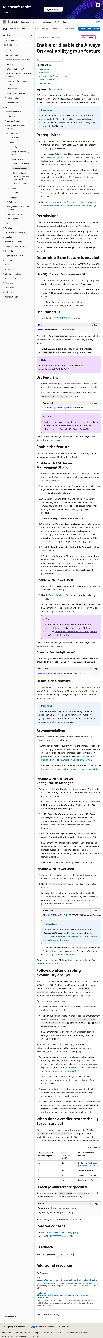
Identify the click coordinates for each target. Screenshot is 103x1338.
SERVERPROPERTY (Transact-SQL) (57, 1236)
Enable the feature (46, 79)
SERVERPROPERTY (62, 318)
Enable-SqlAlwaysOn (58, 595)
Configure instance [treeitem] (21, 164)
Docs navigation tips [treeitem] (13, 55)
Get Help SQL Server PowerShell (75, 429)
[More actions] (99, 37)
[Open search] (90, 22)
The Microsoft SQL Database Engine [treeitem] (19, 75)
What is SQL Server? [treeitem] (15, 69)
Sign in (97, 22)
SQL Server (55, 37)
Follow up (69, 862)
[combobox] (17, 40)
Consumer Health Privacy (76, 1332)
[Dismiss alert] (98, 5)
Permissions (44, 73)
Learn (39, 37)
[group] (71, 915)
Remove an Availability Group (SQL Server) (65, 1071)
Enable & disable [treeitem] (20, 168)
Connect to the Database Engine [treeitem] (17, 82)
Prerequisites (44, 69)
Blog (36, 1332)
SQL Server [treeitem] (9, 50)
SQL (46, 37)
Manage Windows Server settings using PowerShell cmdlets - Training (67, 1280)
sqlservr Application (81, 995)
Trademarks (21, 1336)
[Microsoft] (4, 22)
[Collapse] (31, 35)
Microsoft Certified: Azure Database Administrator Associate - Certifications (63, 1296)
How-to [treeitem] (14, 147)
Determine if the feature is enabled (53, 76)
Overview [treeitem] (11, 116)
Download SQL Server (89, 29)
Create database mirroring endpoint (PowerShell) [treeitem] (21, 176)
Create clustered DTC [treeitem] (22, 183)
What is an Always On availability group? (60, 1232)
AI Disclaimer (7, 1332)
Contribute (47, 1332)
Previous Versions (23, 1332)
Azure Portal (70, 29)
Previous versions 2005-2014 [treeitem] (17, 60)
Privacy (58, 1332)
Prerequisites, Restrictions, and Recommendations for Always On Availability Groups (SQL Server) (68, 206)
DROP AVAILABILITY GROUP (56, 1019)
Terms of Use (7, 1336)
